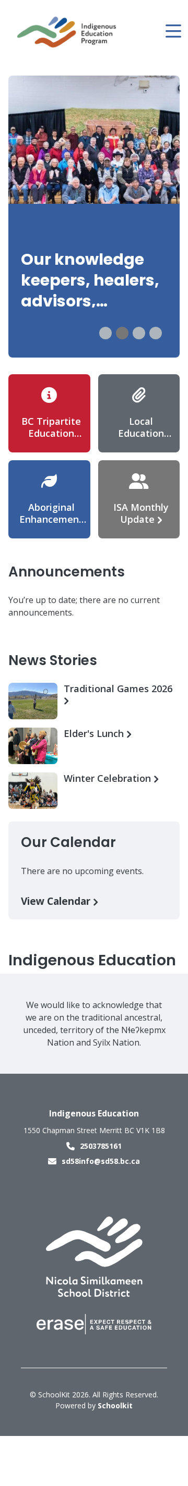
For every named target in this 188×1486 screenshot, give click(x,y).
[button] (105, 333)
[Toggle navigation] (173, 31)
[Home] (67, 31)
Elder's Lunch (95, 734)
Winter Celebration (109, 778)
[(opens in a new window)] (94, 1255)
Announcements (66, 571)
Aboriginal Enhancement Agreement (51, 519)
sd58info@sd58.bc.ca (101, 1161)
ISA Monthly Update (141, 513)
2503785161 (101, 1146)
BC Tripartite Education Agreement (51, 433)
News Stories (52, 660)
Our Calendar (68, 842)
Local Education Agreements (141, 433)
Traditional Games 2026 (118, 689)
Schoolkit (115, 1405)
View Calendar (57, 901)
